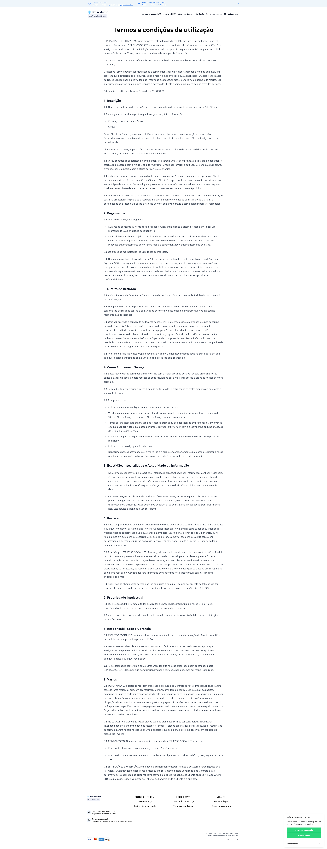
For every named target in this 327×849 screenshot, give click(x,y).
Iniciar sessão (215, 14)
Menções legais (221, 801)
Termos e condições (183, 806)
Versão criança (145, 801)
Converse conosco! (100, 2)
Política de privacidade (145, 806)
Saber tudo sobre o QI (183, 801)
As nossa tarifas (185, 14)
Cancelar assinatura (221, 806)
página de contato (126, 5)
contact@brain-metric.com (153, 2)
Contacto (199, 14)
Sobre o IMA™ (170, 14)
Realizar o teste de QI (151, 14)
